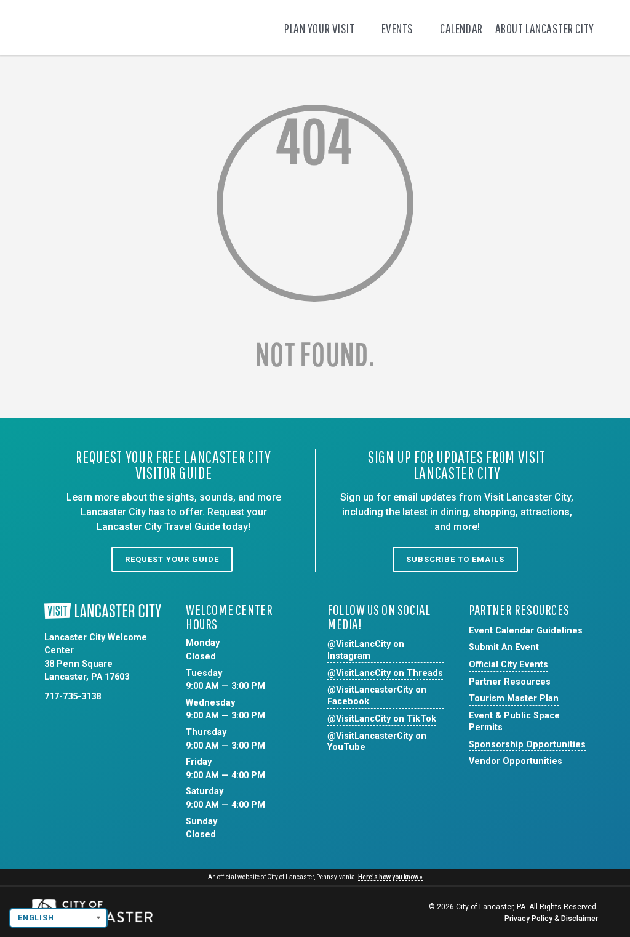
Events (398, 28)
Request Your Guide (172, 559)
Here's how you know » (390, 877)
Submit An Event (504, 647)
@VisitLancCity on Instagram (365, 650)
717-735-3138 (72, 696)
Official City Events (508, 664)
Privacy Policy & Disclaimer (551, 918)
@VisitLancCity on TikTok (381, 719)
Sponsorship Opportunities (527, 744)
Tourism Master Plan (514, 698)
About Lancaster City (546, 28)
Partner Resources (510, 682)
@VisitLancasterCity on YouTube (376, 742)
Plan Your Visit (320, 28)
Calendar (461, 28)
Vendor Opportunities (515, 761)
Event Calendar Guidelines (526, 630)
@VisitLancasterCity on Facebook (376, 696)
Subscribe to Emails (455, 559)
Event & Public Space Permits (514, 721)
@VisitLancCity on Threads (385, 673)
